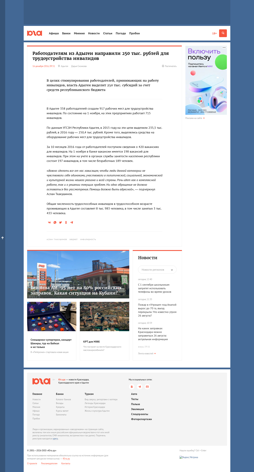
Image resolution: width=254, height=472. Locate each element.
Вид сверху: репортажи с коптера (101, 399)
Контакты (65, 463)
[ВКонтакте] (132, 387)
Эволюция (137, 409)
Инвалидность (88, 239)
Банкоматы (61, 414)
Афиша (54, 33)
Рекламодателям (49, 463)
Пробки (134, 33)
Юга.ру (61, 379)
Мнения (79, 33)
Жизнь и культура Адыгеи (97, 410)
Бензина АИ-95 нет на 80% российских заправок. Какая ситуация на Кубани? (76, 290)
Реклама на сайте (193, 118)
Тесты (134, 399)
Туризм (89, 394)
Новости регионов (153, 269)
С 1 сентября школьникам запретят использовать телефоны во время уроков (154, 288)
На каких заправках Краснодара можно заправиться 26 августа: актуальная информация (153, 334)
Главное (37, 394)
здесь (55, 438)
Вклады (59, 403)
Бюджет (74, 239)
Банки (66, 33)
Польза (135, 404)
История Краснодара (95, 407)
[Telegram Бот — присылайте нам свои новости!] (147, 387)
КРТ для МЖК (91, 341)
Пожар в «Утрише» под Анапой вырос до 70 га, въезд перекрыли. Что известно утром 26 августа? (157, 310)
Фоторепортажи (141, 419)
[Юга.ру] (34, 33)
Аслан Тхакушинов (57, 239)
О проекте (32, 463)
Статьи (107, 33)
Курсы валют (62, 410)
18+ (214, 33)
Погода (121, 33)
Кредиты (60, 407)
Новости (94, 33)
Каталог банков (63, 399)
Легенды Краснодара (95, 403)
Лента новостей (145, 353)
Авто (134, 394)
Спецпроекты (139, 414)
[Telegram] (140, 387)
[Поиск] (223, 33)
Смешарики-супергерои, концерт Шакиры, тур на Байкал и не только (51, 343)
